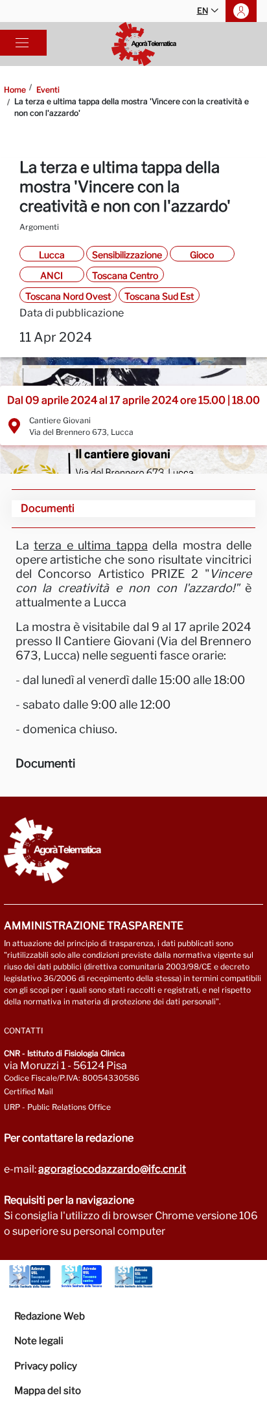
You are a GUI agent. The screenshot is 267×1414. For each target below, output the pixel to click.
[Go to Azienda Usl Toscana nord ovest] (30, 1277)
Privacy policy (45, 1366)
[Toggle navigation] (22, 42)
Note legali (39, 1341)
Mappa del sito (47, 1391)
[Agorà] (143, 44)
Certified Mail (28, 1091)
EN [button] (202, 11)
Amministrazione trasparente (93, 926)
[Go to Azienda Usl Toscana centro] (82, 1277)
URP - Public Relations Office (57, 1107)
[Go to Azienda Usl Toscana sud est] (133, 1277)
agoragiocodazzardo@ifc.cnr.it (112, 1169)
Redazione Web (49, 1316)
